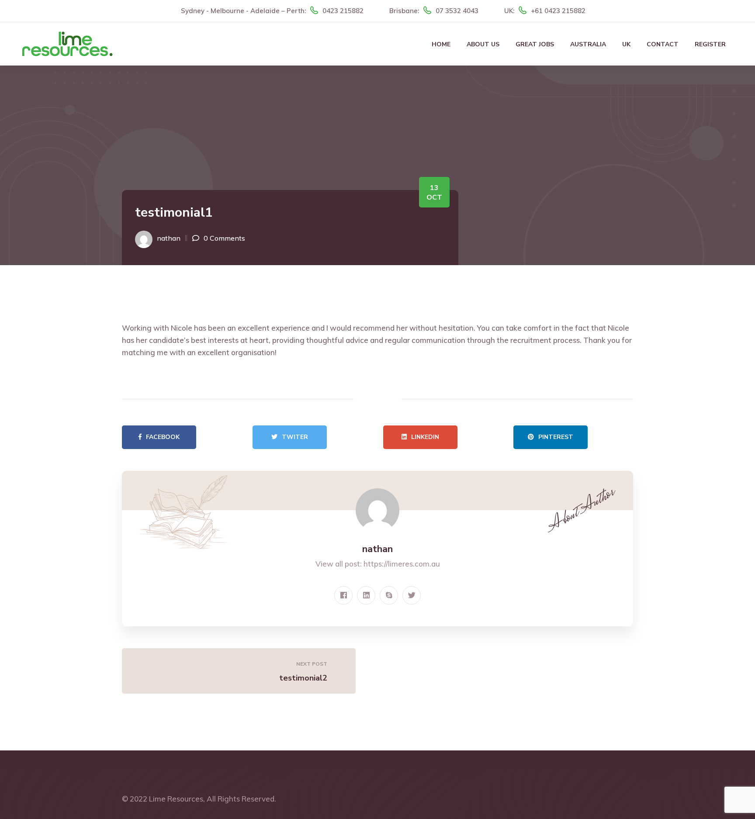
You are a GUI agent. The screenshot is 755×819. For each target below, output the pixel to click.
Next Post (311, 663)
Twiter (295, 437)
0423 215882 (343, 11)
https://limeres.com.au (402, 563)
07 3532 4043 (457, 11)
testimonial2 (303, 678)
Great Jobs (535, 44)
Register (710, 44)
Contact (663, 44)
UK (626, 44)
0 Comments (224, 238)
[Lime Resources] (67, 43)
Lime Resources (176, 798)
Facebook (163, 437)
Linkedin (425, 437)
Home (441, 44)
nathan (168, 238)
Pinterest (555, 437)
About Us (483, 44)
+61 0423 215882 (558, 11)
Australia (588, 44)
